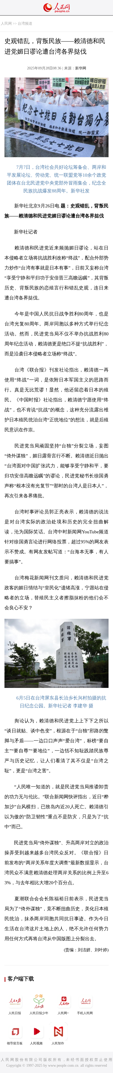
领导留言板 (15, 1043)
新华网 (80, 68)
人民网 (6, 23)
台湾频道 (25, 23)
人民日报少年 (38, 1013)
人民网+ (63, 1013)
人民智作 (58, 1043)
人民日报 (14, 1013)
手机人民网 (85, 1013)
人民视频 (36, 1043)
